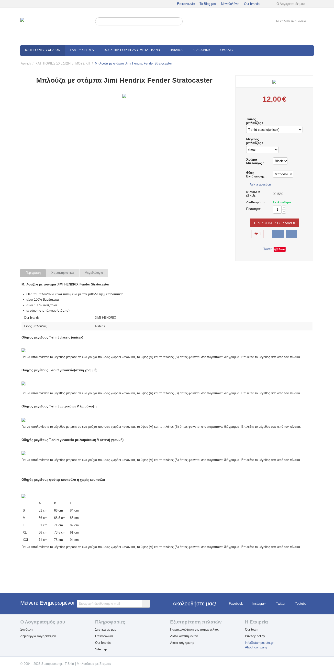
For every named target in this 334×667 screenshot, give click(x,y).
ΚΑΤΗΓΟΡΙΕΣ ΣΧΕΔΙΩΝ (42, 50)
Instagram (259, 603)
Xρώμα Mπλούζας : (255, 161)
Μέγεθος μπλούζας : (254, 141)
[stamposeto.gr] (54, 26)
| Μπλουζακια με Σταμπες (93, 664)
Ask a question (260, 184)
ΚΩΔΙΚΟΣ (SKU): (253, 193)
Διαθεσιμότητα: (256, 202)
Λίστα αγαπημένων (184, 636)
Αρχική (26, 63)
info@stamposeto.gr (259, 643)
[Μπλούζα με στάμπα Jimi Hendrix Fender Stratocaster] (124, 96)
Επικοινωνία (186, 4)
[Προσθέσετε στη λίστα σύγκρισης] (291, 234)
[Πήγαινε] (146, 603)
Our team (251, 629)
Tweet (267, 249)
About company (256, 647)
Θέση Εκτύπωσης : (256, 174)
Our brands (252, 4)
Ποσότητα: (253, 209)
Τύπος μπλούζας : (254, 121)
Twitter (280, 603)
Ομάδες (227, 50)
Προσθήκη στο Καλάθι (274, 223)
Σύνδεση (26, 629)
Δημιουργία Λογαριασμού (38, 636)
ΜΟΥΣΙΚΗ (82, 63)
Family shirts (82, 50)
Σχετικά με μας (105, 629)
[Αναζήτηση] (179, 22)
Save (281, 249)
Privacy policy (255, 636)
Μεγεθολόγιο (230, 4)
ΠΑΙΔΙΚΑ (176, 50)
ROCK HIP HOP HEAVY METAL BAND (132, 50)
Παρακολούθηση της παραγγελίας (194, 629)
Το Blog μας (208, 4)
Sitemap (101, 649)
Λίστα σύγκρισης (182, 643)
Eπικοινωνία (104, 636)
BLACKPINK (201, 50)
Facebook (236, 603)
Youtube (300, 603)
